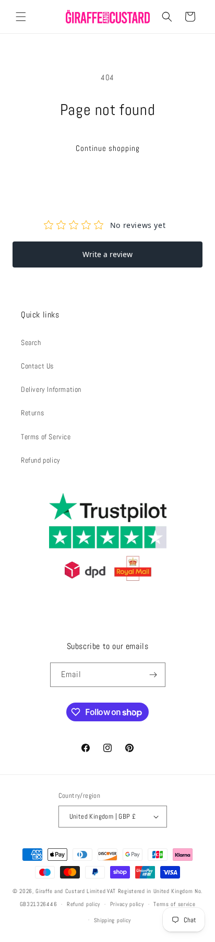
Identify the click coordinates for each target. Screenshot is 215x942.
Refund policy (41, 460)
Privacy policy (127, 904)
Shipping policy (113, 920)
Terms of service (174, 904)
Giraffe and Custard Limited (70, 891)
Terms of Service (46, 436)
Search (31, 342)
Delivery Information (51, 389)
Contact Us (37, 366)
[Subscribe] (153, 675)
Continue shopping (108, 148)
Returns (32, 412)
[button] (20, 16)
